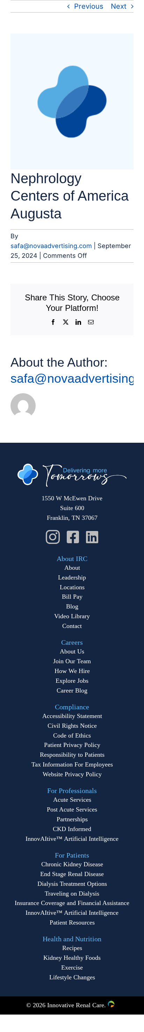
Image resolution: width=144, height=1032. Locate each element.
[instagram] (53, 537)
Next (119, 6)
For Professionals (72, 790)
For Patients (72, 855)
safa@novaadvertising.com (51, 245)
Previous (88, 6)
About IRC (72, 558)
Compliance (72, 707)
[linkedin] (92, 537)
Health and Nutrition (72, 939)
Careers (72, 642)
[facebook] (73, 537)
